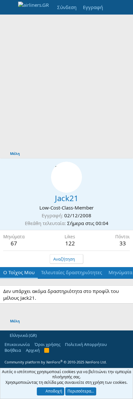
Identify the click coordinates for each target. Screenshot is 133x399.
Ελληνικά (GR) (23, 335)
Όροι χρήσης (47, 344)
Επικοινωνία (17, 344)
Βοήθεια (13, 350)
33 (122, 243)
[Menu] (8, 7)
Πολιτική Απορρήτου (86, 344)
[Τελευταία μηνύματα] (112, 7)
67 (14, 243)
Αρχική (33, 350)
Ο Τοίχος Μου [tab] (19, 272)
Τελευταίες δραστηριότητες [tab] (71, 272)
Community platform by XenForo (56, 362)
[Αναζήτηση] (125, 7)
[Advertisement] (66, 84)
